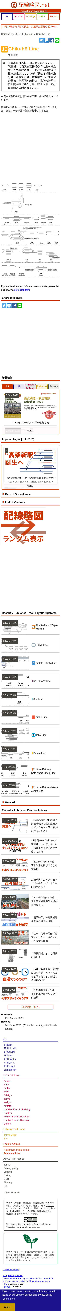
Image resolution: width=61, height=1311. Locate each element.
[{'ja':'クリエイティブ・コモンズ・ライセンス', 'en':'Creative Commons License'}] (30, 1221)
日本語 (7, 1286)
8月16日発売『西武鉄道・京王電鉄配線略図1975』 (30, 26)
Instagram (24, 1278)
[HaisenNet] (30, 5)
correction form (22, 290)
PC (5, 1284)
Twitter (6, 1278)
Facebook (14, 1278)
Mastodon (43, 1278)
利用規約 (16, 1214)
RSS (51, 1278)
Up (6, 1275)
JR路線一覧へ (30, 1006)
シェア (51, 40)
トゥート (46, 40)
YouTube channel (11, 1281)
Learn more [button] (9, 1299)
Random (19, 1275)
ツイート (41, 40)
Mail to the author (12, 1192)
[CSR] (30, 1248)
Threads (34, 1278)
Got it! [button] (7, 1307)
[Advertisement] (30, 146)
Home (11, 1275)
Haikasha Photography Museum (35, 1281)
